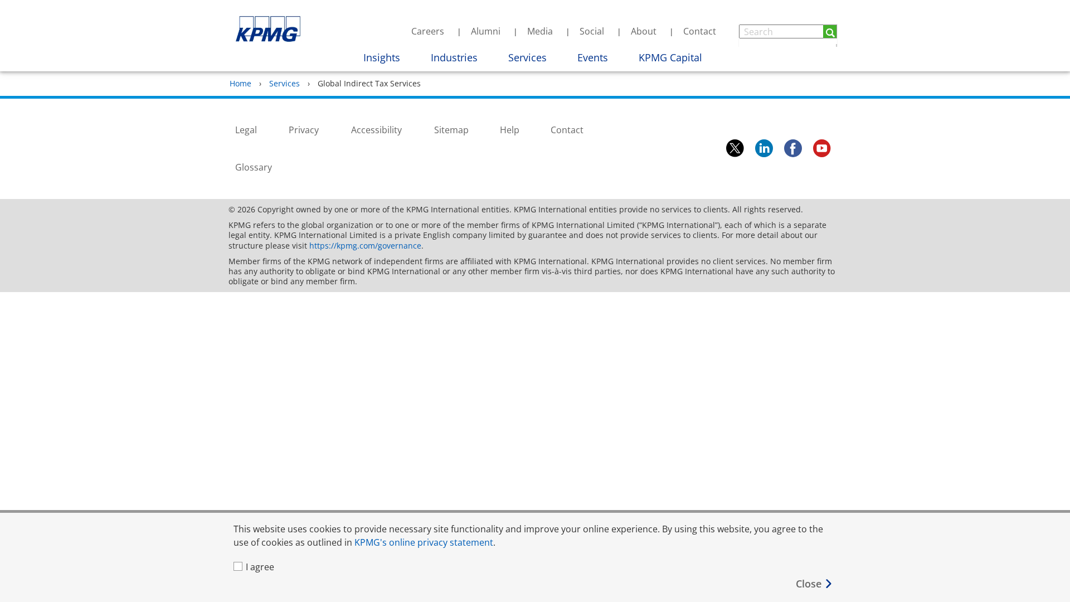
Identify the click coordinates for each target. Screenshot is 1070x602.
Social (592, 31)
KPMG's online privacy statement (423, 542)
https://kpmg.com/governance (365, 245)
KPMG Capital (670, 57)
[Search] (830, 31)
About (643, 31)
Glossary (253, 167)
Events (592, 57)
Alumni (485, 31)
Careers (427, 31)
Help (509, 130)
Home (240, 83)
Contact (699, 31)
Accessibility (376, 130)
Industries (454, 57)
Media (540, 31)
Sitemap (451, 130)
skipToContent (315, 15)
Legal (246, 130)
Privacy (304, 130)
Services (527, 57)
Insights (381, 57)
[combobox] (788, 31)
